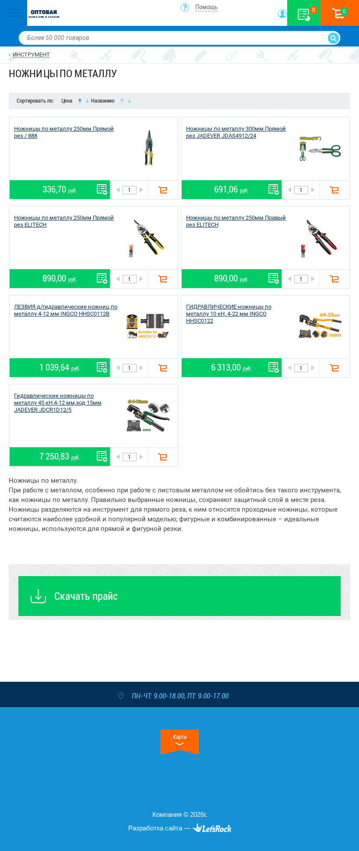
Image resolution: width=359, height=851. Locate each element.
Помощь (206, 7)
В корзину (163, 190)
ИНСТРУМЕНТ (31, 54)
